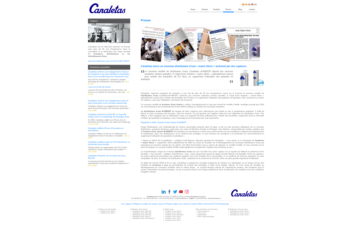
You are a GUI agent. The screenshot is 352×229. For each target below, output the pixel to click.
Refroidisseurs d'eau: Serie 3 (239, 213)
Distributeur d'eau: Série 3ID (142, 211)
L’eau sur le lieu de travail (99, 87)
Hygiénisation (202, 215)
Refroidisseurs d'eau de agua (238, 209)
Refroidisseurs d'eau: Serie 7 (239, 215)
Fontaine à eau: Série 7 (108, 213)
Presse (228, 9)
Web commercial (205, 204)
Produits (216, 9)
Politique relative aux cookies (177, 204)
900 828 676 (138, 198)
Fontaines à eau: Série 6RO (174, 215)
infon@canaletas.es (181, 198)
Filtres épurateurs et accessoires (207, 209)
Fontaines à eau (168, 209)
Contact (252, 9)
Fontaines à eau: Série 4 (173, 211)
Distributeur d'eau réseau (138, 209)
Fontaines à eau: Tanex (173, 218)
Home (193, 9)
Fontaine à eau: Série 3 (108, 211)
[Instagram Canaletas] (187, 192)
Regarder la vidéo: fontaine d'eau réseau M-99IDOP (164, 122)
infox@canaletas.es (214, 198)
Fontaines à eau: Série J (173, 220)
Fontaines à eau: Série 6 (173, 213)
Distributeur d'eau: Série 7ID (142, 213)
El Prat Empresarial (221, 204)
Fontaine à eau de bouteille (107, 209)
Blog (240, 9)
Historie (205, 9)
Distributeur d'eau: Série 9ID (142, 215)
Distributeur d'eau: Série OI (142, 216)
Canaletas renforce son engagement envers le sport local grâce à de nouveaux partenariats (108, 101)
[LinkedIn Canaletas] (164, 192)
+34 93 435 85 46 (152, 198)
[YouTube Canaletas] (182, 192)
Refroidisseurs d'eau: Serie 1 (239, 211)
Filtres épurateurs (203, 211)
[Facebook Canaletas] (170, 192)
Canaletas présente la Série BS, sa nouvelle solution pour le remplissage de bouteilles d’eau (108, 115)
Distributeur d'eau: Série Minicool (143, 218)
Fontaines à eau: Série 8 (173, 216)
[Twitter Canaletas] (176, 192)
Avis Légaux (126, 204)
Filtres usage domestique (206, 216)
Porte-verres (202, 213)
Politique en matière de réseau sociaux (148, 204)
